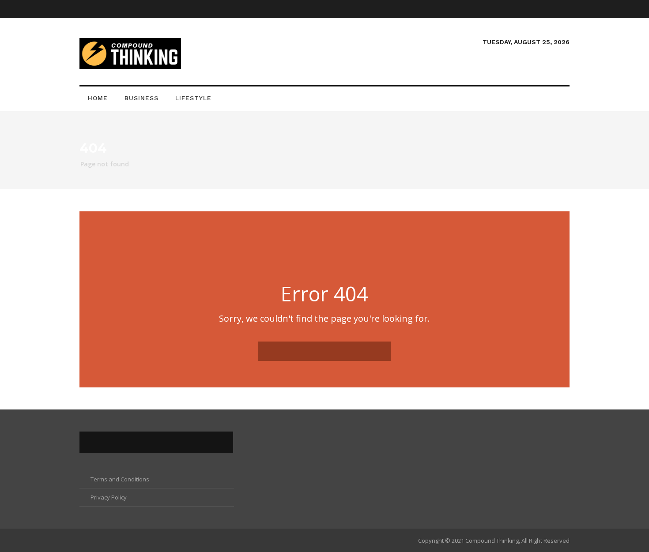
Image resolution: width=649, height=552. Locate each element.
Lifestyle (193, 97)
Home (98, 97)
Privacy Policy (109, 497)
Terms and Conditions (120, 479)
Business (141, 97)
